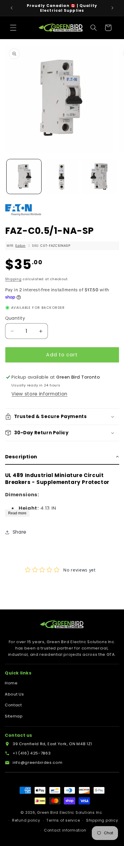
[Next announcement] (112, 8)
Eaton (20, 245)
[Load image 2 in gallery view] (62, 176)
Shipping (13, 279)
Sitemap (14, 716)
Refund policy (26, 820)
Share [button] (19, 532)
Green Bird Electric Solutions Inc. (70, 812)
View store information (39, 394)
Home (11, 683)
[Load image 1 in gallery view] (24, 176)
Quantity (15, 318)
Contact (13, 705)
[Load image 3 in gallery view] (99, 176)
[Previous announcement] (11, 8)
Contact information (65, 830)
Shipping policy (102, 820)
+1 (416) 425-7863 (32, 753)
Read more (17, 513)
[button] (13, 27)
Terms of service (63, 820)
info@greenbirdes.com (37, 762)
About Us (14, 694)
